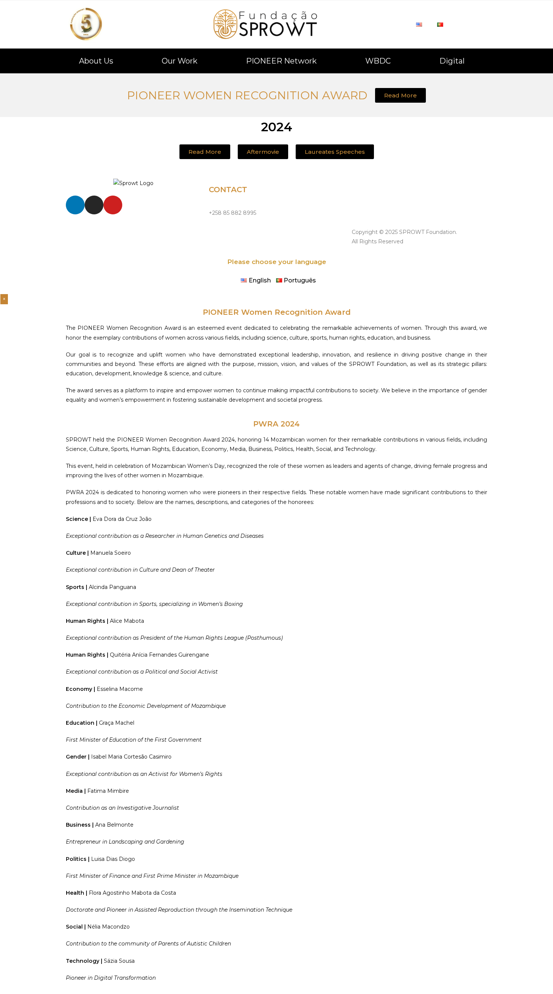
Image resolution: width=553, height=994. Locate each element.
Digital (452, 60)
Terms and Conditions (380, 207)
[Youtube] (112, 205)
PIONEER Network (281, 60)
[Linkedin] (75, 205)
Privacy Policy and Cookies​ (387, 190)
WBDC (378, 60)
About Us (96, 60)
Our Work (180, 60)
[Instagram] (94, 205)
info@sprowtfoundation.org (245, 229)
